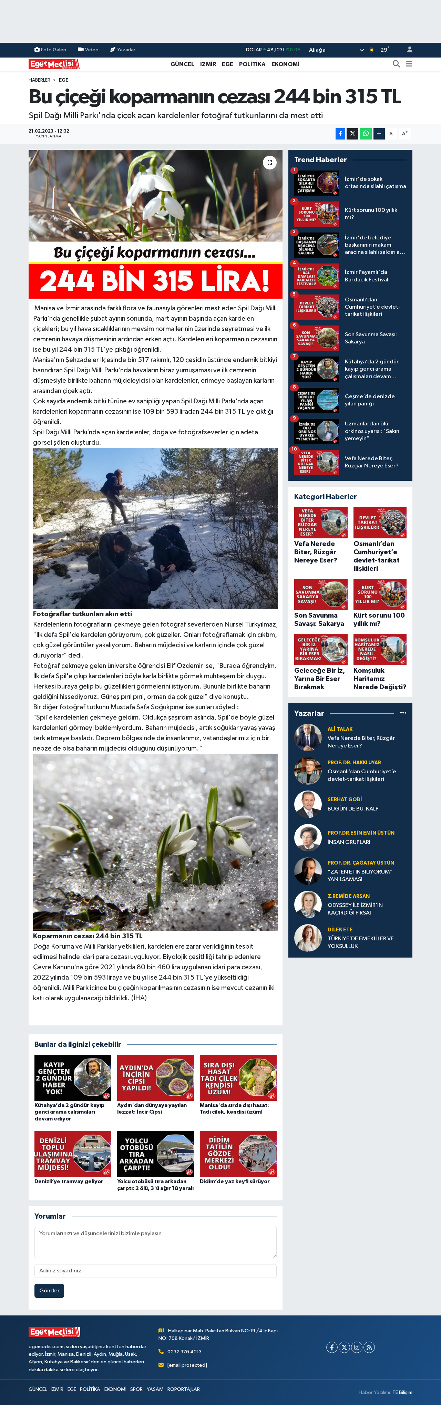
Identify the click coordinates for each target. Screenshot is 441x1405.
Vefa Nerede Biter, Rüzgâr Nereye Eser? (361, 741)
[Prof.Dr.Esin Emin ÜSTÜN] (308, 837)
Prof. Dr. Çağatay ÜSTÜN (361, 863)
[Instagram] (356, 1347)
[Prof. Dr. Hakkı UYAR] (308, 771)
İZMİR (208, 64)
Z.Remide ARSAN (349, 896)
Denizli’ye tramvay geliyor (68, 1181)
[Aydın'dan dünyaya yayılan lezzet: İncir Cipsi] (155, 1078)
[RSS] (369, 1347)
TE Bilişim (402, 1392)
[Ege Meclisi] (54, 64)
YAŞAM (155, 1389)
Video (92, 49)
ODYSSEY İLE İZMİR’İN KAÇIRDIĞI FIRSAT (355, 909)
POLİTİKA (252, 64)
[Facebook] (332, 1347)
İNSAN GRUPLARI (349, 842)
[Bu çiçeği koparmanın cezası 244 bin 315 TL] (156, 224)
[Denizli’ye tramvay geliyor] (72, 1154)
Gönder (49, 1291)
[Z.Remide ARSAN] (308, 904)
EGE (227, 64)
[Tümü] (403, 713)
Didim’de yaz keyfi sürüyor (235, 1181)
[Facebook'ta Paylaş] (340, 134)
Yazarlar (126, 49)
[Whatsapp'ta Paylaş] (366, 134)
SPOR (136, 1389)
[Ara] (396, 64)
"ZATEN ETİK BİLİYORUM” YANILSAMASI (360, 875)
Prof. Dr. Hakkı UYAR (354, 762)
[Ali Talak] (308, 737)
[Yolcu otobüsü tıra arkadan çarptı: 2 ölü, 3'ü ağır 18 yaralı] (155, 1154)
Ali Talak (340, 729)
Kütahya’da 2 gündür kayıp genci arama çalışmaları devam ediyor (69, 1112)
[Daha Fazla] (379, 134)
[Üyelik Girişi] (406, 50)
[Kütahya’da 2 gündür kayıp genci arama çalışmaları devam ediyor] (72, 1078)
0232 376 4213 (184, 1351)
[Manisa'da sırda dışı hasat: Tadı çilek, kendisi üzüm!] (238, 1078)
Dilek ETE (340, 929)
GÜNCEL (182, 64)
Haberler (39, 80)
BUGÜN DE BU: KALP (353, 809)
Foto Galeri (53, 49)
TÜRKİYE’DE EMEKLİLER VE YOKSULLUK (361, 942)
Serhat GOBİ (345, 799)
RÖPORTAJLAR (183, 1389)
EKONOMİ (285, 64)
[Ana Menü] (409, 64)
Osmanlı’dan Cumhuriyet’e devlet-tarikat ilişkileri (362, 775)
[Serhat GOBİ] (308, 804)
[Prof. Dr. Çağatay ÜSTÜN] (308, 871)
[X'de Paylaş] (352, 134)
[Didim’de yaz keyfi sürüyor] (238, 1154)
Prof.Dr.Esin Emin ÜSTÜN (361, 833)
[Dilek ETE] (308, 938)
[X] (344, 1347)
